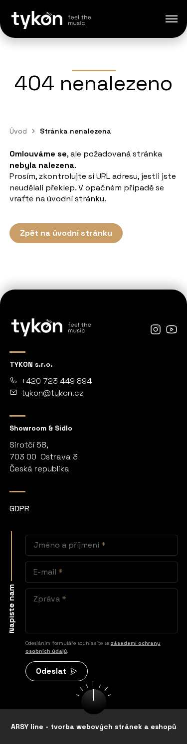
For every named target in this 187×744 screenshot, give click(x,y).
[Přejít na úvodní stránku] (50, 19)
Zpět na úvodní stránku (66, 233)
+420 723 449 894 (56, 381)
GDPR (19, 508)
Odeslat (51, 671)
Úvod (18, 131)
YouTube (172, 329)
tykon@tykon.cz (52, 393)
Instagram (156, 329)
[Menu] (172, 19)
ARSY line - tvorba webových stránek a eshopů (94, 726)
